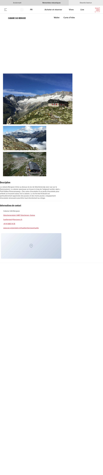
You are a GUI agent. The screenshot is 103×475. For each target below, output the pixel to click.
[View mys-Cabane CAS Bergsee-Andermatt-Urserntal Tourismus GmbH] (37, 100)
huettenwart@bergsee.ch (12, 219)
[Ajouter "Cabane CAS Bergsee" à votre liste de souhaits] (98, 18)
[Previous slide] (69, 25)
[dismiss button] (32, 35)
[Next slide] (69, 30)
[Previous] (5, 18)
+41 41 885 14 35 (9, 224)
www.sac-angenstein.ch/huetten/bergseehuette (21, 228)
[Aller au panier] (15, 10)
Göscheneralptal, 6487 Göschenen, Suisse (19, 215)
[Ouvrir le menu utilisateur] (23, 10)
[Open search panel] (10, 10)
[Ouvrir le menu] (5, 10)
